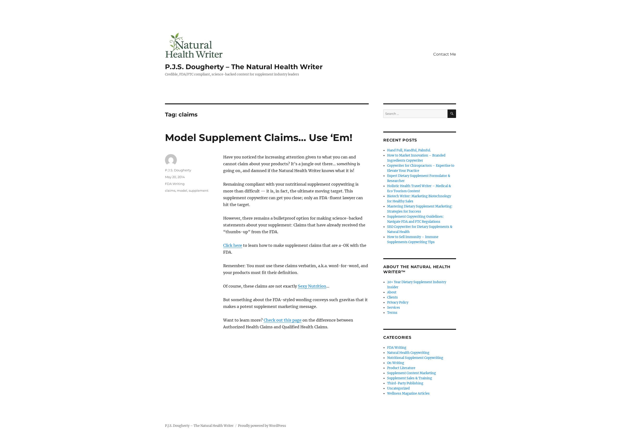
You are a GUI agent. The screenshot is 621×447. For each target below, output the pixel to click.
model (182, 190)
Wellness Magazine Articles (408, 393)
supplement (198, 190)
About (391, 292)
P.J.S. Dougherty (178, 170)
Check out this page (283, 320)
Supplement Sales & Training (409, 378)
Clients (392, 297)
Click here (232, 245)
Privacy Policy (397, 302)
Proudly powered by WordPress (262, 426)
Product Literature (401, 368)
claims (170, 190)
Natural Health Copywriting (408, 353)
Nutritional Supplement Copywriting (415, 358)
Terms (392, 313)
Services (393, 308)
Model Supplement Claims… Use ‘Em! (258, 137)
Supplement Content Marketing (411, 373)
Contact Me (444, 54)
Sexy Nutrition (312, 286)
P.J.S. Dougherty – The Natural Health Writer (244, 67)
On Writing (395, 363)
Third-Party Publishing (405, 383)
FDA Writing (175, 184)
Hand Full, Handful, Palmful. (409, 150)
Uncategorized (398, 388)
